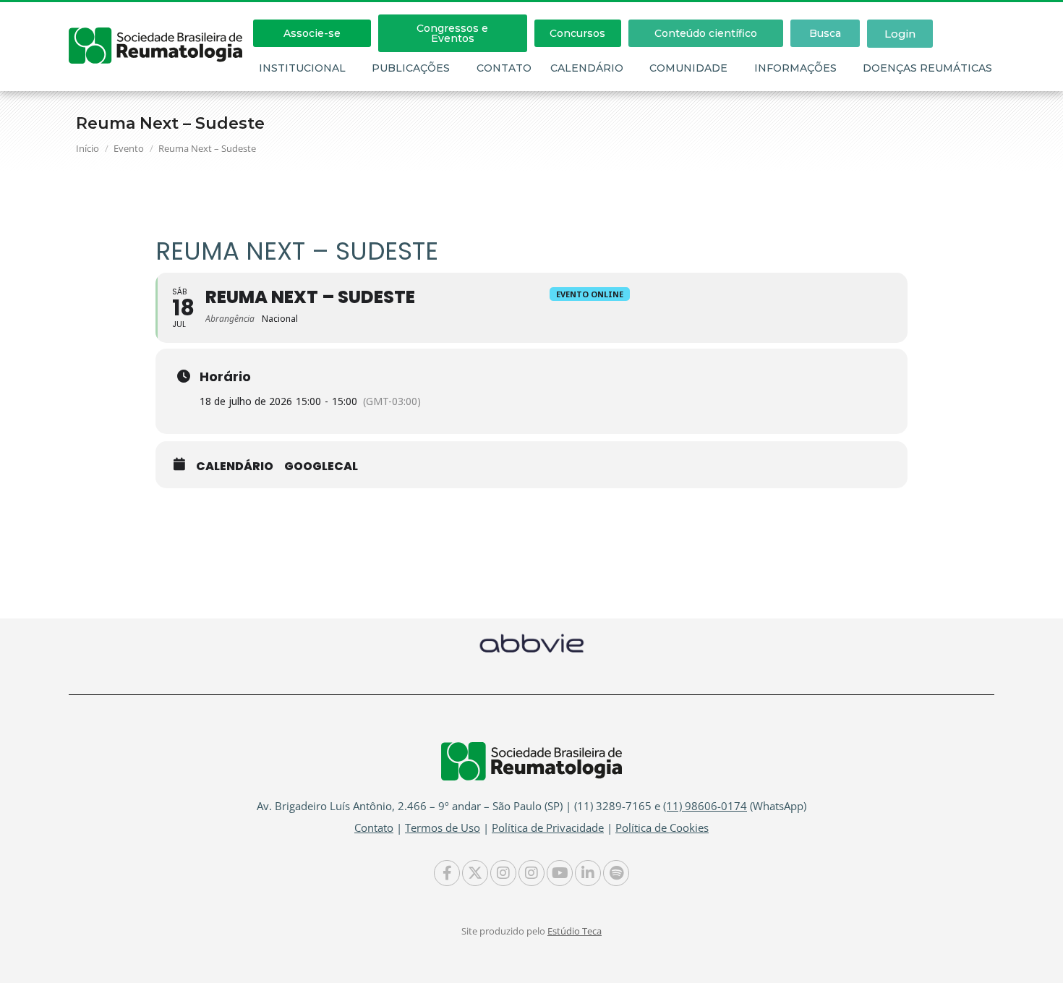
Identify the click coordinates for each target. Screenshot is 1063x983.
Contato (504, 68)
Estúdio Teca (574, 930)
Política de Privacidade (548, 827)
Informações (795, 68)
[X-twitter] (475, 873)
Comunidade (688, 68)
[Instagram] (503, 873)
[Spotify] (616, 873)
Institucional (302, 68)
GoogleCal (321, 466)
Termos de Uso (442, 827)
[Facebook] (447, 873)
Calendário (586, 68)
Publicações (411, 68)
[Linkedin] (588, 873)
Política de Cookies (662, 827)
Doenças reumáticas (927, 68)
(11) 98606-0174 (705, 806)
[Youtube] (560, 873)
